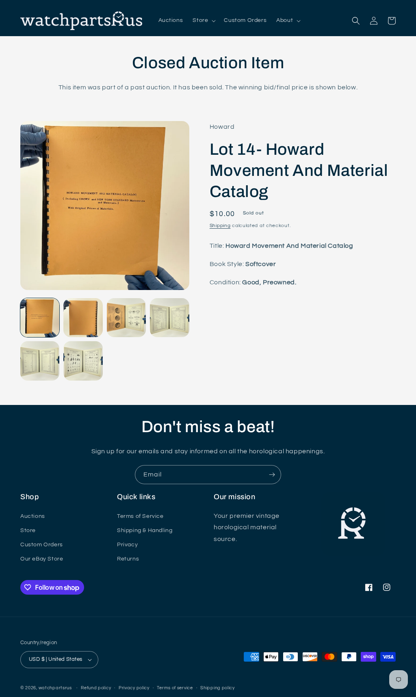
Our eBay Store (41, 559)
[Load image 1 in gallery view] (39, 317)
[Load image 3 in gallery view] (126, 317)
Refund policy (96, 688)
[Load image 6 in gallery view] (82, 360)
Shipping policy (217, 688)
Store (28, 530)
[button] (203, 20)
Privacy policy (134, 688)
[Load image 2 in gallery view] (82, 317)
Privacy (127, 545)
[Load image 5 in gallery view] (39, 360)
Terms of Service (140, 516)
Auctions (32, 516)
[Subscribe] (272, 474)
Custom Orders (41, 545)
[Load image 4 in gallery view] (169, 317)
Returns (128, 559)
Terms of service (175, 688)
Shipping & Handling (144, 530)
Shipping (220, 225)
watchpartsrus (55, 688)
